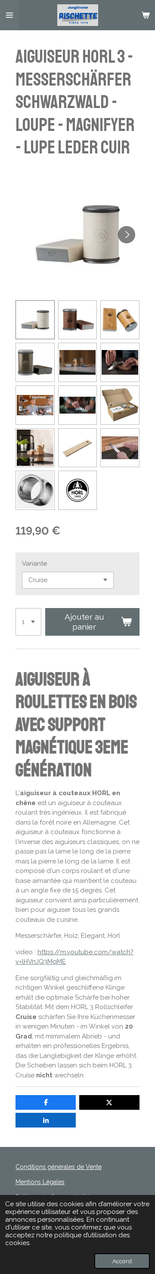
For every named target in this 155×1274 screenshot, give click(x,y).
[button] (35, 320)
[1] (28, 622)
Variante (34, 563)
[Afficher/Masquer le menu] (9, 15)
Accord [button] (122, 1261)
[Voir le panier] (145, 15)
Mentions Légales (40, 1181)
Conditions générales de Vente (59, 1166)
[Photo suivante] (126, 234)
